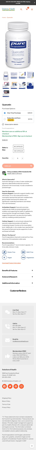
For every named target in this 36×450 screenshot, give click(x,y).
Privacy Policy (6, 407)
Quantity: (5, 158)
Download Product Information (11, 263)
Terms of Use (6, 404)
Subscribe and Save (13, 118)
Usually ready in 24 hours (14, 173)
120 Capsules (18, 151)
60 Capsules (18, 146)
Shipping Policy (6, 398)
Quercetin (10, 17)
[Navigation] (32, 9)
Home (4, 17)
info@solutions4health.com (20, 341)
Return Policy (6, 401)
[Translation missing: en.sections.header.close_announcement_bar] (35, 3)
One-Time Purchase (14, 113)
